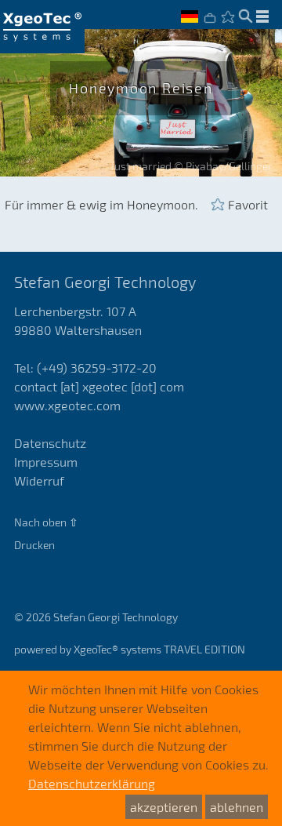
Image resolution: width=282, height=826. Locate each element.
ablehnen (236, 806)
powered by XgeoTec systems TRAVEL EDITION (129, 649)
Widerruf (39, 480)
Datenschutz (50, 442)
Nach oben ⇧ (46, 522)
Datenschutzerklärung (91, 783)
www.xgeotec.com (67, 405)
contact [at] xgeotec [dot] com (99, 386)
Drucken (34, 544)
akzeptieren (163, 806)
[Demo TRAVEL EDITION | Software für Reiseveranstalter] (42, 26)
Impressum (46, 461)
